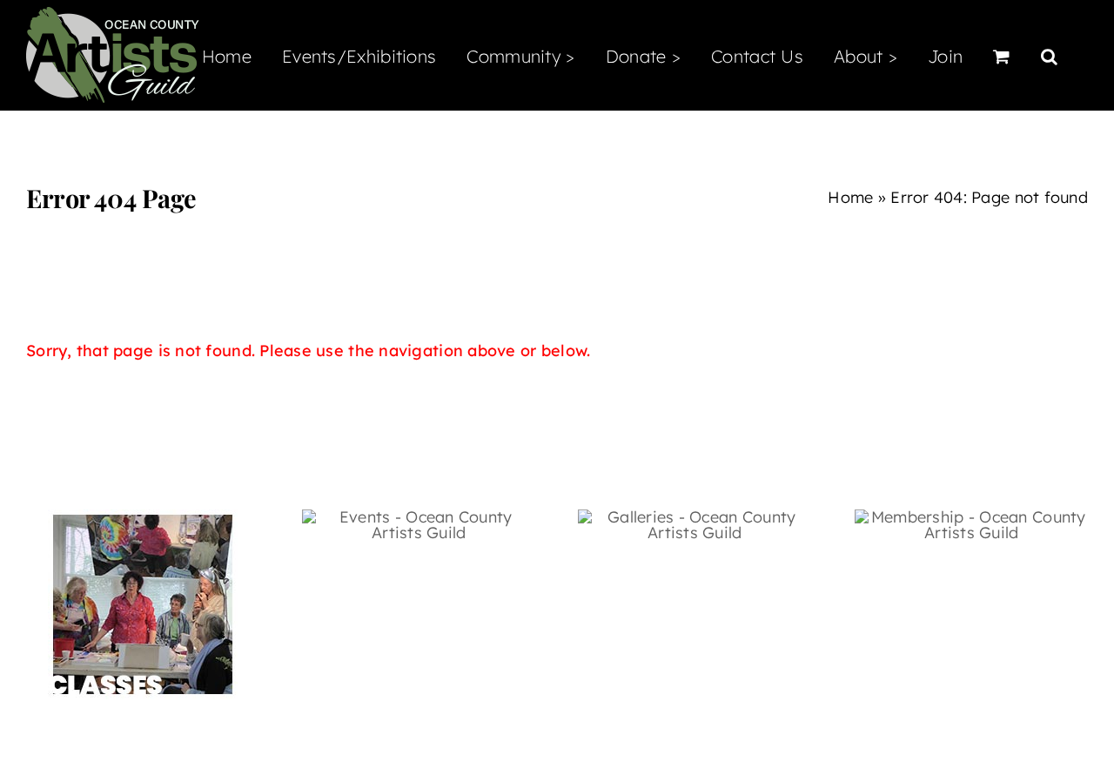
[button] (1049, 55)
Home (850, 197)
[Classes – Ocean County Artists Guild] (143, 517)
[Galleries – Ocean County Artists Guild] (694, 517)
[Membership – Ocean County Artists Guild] (971, 517)
